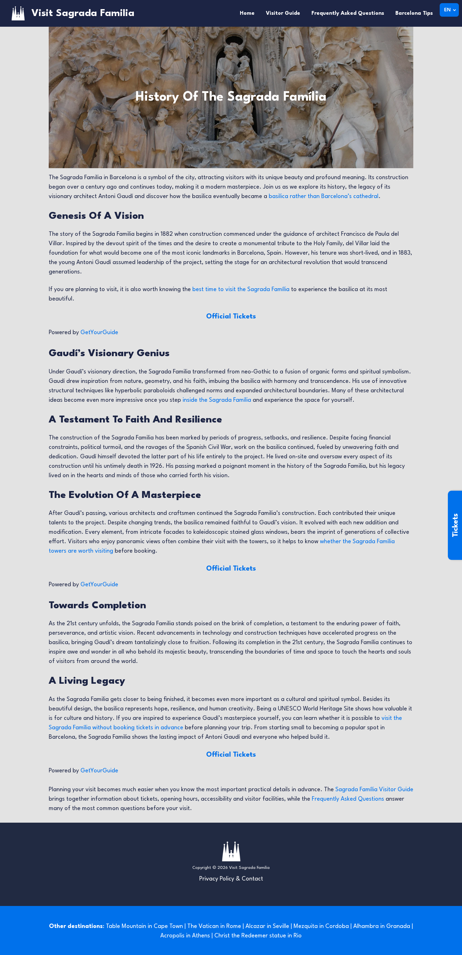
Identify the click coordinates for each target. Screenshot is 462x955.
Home (247, 13)
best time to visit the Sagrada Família (240, 289)
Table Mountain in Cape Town (144, 926)
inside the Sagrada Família (217, 400)
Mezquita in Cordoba (321, 926)
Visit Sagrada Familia (83, 13)
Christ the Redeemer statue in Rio (258, 936)
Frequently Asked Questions (348, 799)
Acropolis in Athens (185, 936)
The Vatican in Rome (214, 926)
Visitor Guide (283, 13)
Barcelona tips (414, 13)
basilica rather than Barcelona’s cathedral (323, 196)
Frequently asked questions (347, 13)
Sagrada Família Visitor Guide (374, 789)
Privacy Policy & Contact (231, 879)
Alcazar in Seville (267, 926)
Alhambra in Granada (381, 926)
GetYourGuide (99, 332)
